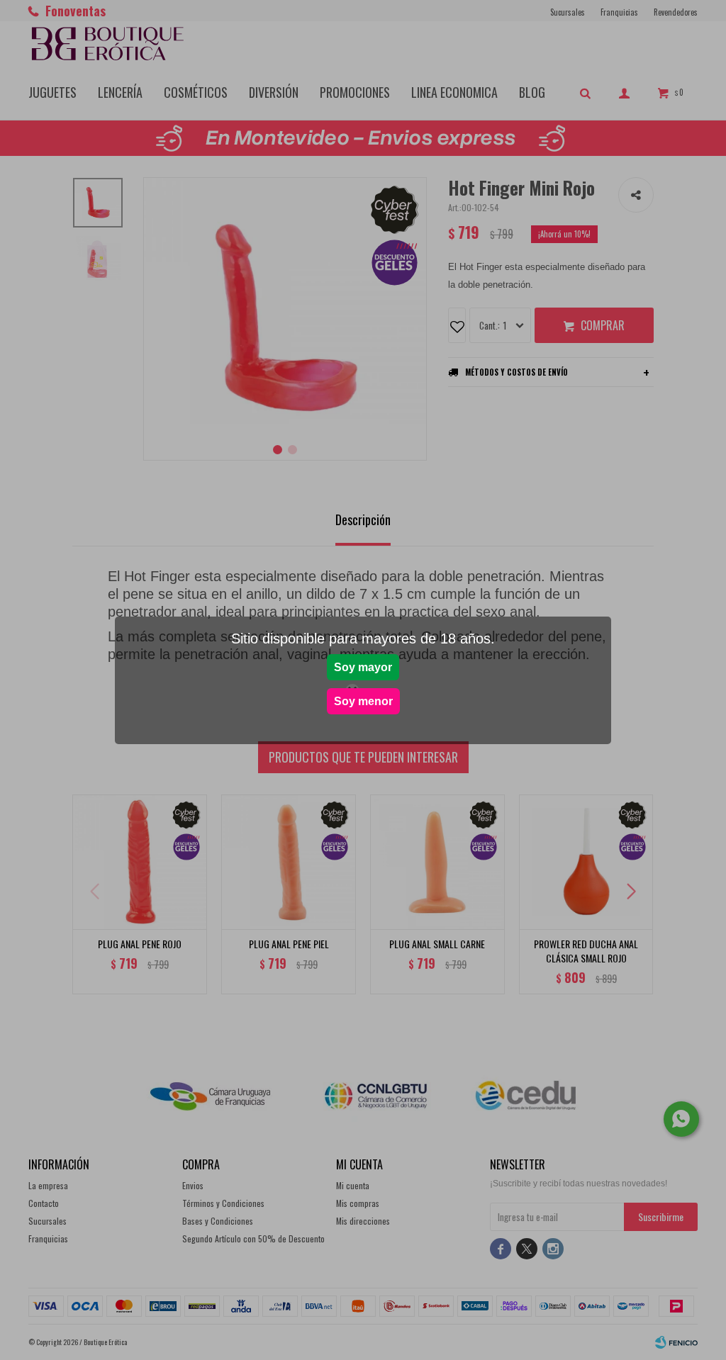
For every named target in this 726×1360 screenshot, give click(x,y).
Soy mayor (363, 667)
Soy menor (363, 701)
